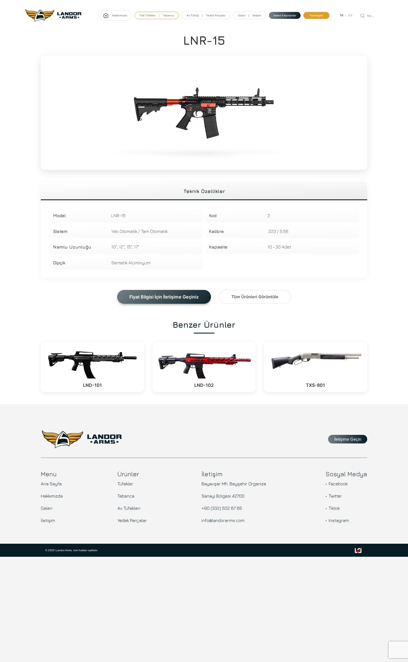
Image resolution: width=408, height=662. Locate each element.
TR (341, 15)
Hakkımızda (119, 15)
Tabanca (168, 15)
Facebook (338, 484)
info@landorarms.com (223, 520)
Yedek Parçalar (132, 520)
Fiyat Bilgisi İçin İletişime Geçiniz (164, 297)
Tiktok (334, 508)
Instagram (339, 520)
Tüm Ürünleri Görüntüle (254, 296)
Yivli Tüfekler (147, 15)
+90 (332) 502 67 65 (222, 508)
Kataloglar (316, 15)
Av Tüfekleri (128, 508)
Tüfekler (125, 484)
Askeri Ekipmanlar (284, 15)
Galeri (241, 15)
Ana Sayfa (51, 484)
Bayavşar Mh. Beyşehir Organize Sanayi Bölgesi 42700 (234, 490)
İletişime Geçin (347, 439)
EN (350, 15)
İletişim (257, 15)
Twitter (335, 496)
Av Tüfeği (193, 15)
